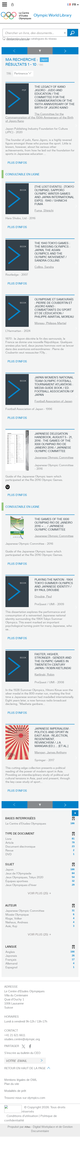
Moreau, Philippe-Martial (50, 323)
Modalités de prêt (15, 1090)
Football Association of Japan (53, 401)
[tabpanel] (40, 512)
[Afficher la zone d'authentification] (13, 4)
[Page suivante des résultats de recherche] (65, 50)
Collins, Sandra (44, 267)
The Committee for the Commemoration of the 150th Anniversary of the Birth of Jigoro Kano (39, 117)
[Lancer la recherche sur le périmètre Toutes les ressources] (72, 33)
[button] (40, 823)
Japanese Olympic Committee (54, 457)
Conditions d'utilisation (22, 1115)
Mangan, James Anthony (51, 752)
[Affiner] (40, 50)
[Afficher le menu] (4, 4)
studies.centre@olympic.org (22, 1039)
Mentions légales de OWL (20, 1079)
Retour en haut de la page (25, 1068)
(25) (38, 893)
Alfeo (27, 1127)
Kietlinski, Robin (44, 674)
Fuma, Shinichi (44, 210)
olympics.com (36, 1097)
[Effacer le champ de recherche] (65, 33)
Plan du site (11, 1083)
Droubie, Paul (43, 596)
